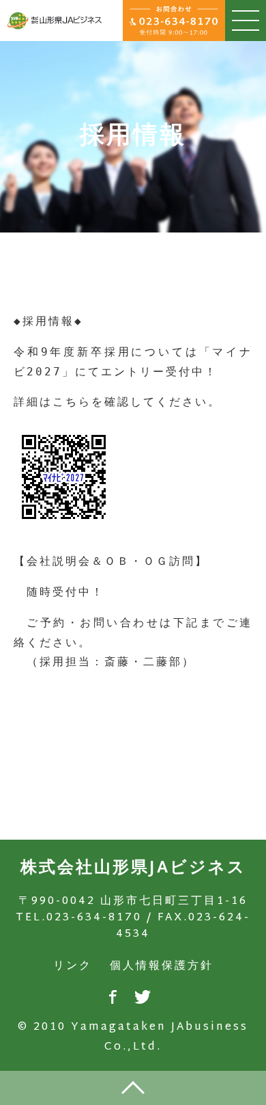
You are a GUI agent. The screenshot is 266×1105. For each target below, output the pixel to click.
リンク (72, 966)
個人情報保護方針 (161, 966)
